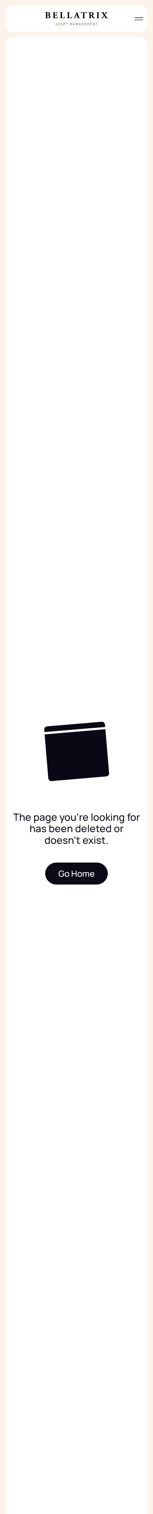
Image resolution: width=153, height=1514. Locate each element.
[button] (136, 18)
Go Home (76, 873)
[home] (76, 19)
